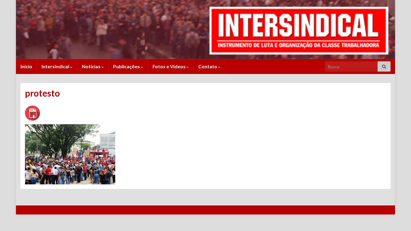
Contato (208, 66)
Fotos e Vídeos (170, 66)
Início (26, 66)
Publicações (127, 66)
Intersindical (56, 66)
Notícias (91, 66)
